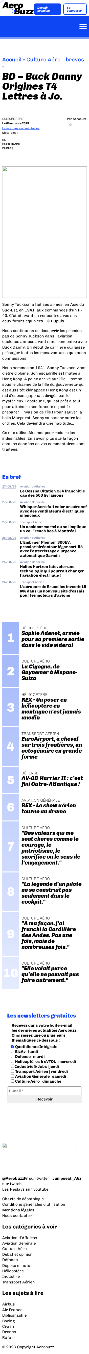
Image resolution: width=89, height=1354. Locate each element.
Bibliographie (14, 1315)
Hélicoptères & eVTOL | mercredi (45, 1061)
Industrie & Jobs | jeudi (36, 1066)
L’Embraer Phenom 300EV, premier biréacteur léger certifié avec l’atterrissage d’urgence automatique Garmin (51, 549)
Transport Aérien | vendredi (41, 1071)
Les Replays (13, 1189)
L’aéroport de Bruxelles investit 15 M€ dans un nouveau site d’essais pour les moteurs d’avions (53, 591)
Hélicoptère (13, 1271)
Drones (9, 1331)
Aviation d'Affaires (32, 486)
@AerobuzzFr (15, 1178)
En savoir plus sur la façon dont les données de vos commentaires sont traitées (43, 444)
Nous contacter (17, 1215)
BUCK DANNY (11, 144)
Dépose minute (16, 1265)
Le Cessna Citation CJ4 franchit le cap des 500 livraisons (52, 493)
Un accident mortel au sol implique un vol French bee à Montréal (53, 528)
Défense (10, 1259)
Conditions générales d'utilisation (33, 1204)
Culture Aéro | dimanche (37, 1081)
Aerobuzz (79, 119)
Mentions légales (18, 1210)
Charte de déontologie (23, 1199)
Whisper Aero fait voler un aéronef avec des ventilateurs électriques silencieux (53, 511)
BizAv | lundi (26, 1051)
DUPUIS (7, 148)
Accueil (12, 59)
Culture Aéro (12, 119)
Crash (8, 1326)
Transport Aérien (32, 522)
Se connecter (74, 9)
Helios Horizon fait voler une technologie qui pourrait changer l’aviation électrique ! (52, 571)
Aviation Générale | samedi (40, 1076)
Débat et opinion (17, 1254)
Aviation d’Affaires (19, 1237)
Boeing (8, 1321)
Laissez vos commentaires (21, 128)
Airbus (8, 1304)
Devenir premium (43, 9)
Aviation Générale (32, 502)
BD (4, 140)
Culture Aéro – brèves (55, 59)
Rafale (8, 1337)
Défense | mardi (29, 1056)
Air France (12, 1309)
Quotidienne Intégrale (35, 1046)
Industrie (11, 1276)
